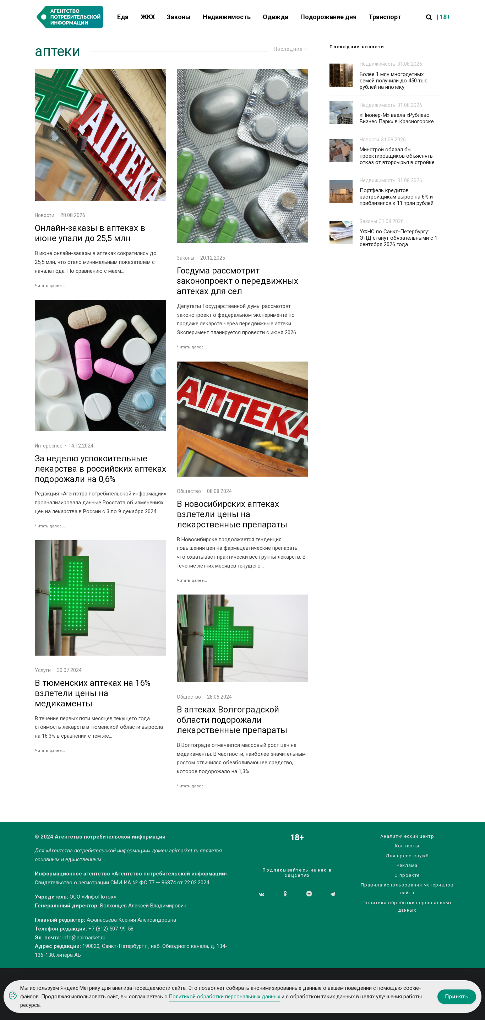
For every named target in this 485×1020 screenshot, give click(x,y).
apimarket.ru (183, 850)
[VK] (261, 894)
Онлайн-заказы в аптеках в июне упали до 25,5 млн (90, 233)
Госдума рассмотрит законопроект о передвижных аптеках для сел (237, 281)
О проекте (407, 875)
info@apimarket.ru (83, 937)
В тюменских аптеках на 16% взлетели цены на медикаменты (93, 693)
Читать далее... (50, 285)
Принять (457, 996)
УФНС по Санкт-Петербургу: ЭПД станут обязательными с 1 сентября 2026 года (398, 238)
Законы (179, 17)
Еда (123, 17)
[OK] (285, 894)
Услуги (43, 670)
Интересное (48, 446)
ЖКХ (148, 17)
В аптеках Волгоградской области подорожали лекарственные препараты (232, 720)
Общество (189, 491)
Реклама (407, 865)
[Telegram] (332, 894)
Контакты (407, 845)
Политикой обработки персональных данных (224, 996)
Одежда (275, 17)
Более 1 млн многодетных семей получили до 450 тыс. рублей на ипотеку (394, 80)
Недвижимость (227, 17)
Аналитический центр (407, 836)
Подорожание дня (328, 17)
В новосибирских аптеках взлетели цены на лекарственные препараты (232, 514)
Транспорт (385, 17)
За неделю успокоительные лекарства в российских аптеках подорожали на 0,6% (100, 469)
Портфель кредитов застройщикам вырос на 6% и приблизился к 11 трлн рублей (397, 196)
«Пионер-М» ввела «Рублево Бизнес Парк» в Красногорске (397, 118)
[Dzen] (309, 894)
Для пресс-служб (407, 855)
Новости (44, 215)
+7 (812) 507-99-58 (110, 929)
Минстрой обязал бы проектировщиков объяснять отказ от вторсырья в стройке (397, 156)
